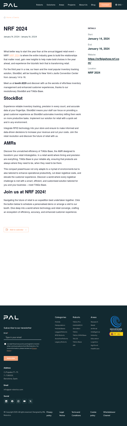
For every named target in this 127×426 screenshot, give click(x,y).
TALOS (75, 339)
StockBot (76, 329)
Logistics (94, 342)
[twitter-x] (30, 401)
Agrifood (94, 345)
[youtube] (24, 401)
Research (94, 322)
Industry (94, 335)
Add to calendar (16, 229)
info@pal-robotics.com (13, 389)
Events (16, 17)
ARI (74, 345)
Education (95, 339)
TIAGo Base (77, 342)
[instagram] (18, 401)
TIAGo (75, 332)
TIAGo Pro (77, 322)
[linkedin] (6, 401)
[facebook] (12, 401)
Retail (93, 325)
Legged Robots (61, 332)
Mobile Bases (60, 329)
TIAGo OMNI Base (79, 335)
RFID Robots (60, 335)
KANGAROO (77, 325)
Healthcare (95, 349)
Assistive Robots (61, 339)
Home (8, 17)
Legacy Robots (61, 342)
